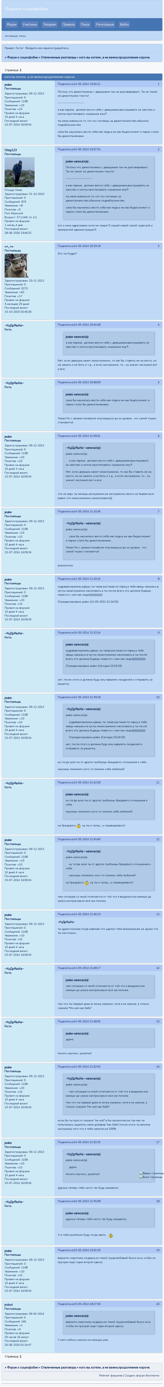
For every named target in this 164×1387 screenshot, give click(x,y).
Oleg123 (11, 150)
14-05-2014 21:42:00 (87, 782)
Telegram (49, 25)
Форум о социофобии (22, 57)
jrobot (9, 1305)
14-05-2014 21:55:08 (87, 1201)
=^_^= (9, 247)
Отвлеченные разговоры (58, 57)
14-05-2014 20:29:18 (87, 246)
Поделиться (66, 84)
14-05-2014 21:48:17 (87, 968)
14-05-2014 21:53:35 (87, 1142)
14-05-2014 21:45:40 (87, 839)
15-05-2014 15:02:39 (87, 1250)
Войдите (31, 48)
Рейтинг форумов (110, 1375)
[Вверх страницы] (151, 1173)
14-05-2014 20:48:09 (87, 382)
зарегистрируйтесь (56, 48)
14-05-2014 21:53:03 (87, 1067)
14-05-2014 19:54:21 (87, 84)
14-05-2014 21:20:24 (87, 579)
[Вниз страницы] (150, 1177)
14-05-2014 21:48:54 (87, 1021)
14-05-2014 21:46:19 (87, 914)
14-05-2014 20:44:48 (87, 325)
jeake (8, 85)
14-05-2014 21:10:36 (87, 511)
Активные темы (15, 36)
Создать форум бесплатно (142, 1375)
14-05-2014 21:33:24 (87, 633)
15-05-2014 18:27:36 (87, 1304)
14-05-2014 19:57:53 (87, 149)
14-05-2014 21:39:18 (87, 697)
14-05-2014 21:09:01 (87, 436)
